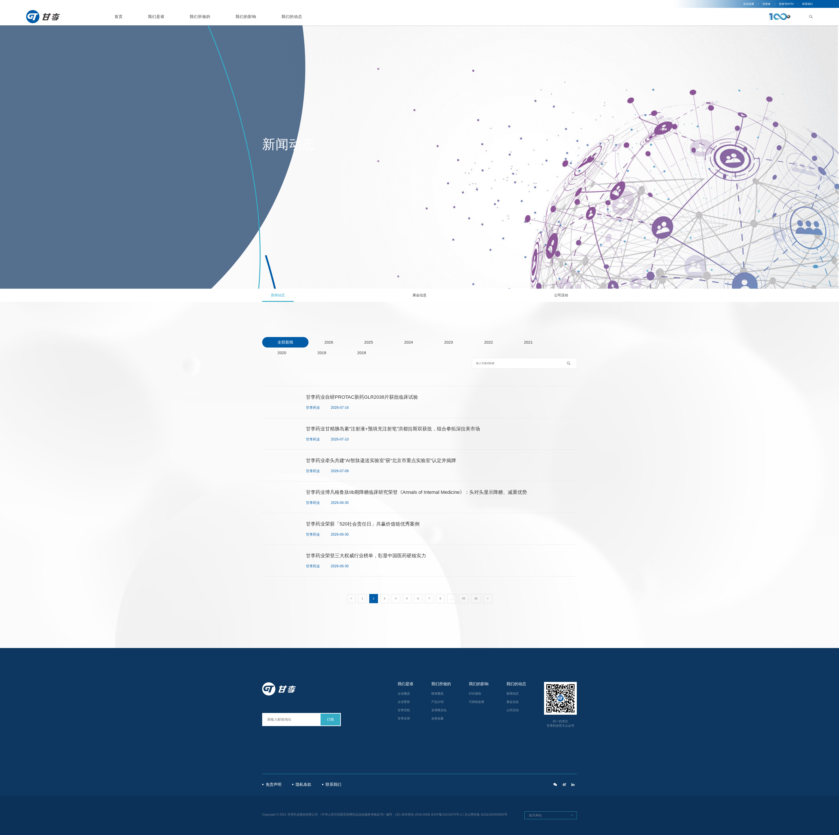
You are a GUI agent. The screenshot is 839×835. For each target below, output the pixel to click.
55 (463, 598)
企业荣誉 (404, 702)
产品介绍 (437, 702)
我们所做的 (200, 16)
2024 (408, 342)
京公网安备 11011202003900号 (486, 814)
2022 (488, 342)
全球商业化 (439, 710)
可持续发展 (476, 702)
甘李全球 (404, 718)
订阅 (330, 719)
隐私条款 (303, 784)
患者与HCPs (786, 3)
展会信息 (419, 295)
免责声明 (273, 784)
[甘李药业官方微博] (564, 784)
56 (476, 598)
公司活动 (561, 295)
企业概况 (404, 693)
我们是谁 (156, 16)
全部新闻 (285, 342)
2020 (281, 353)
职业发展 (749, 3)
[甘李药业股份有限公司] (573, 784)
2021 (528, 342)
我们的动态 (291, 16)
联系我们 (807, 3)
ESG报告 (475, 693)
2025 (368, 342)
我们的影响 (246, 16)
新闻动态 (278, 295)
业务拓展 (437, 718)
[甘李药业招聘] (555, 784)
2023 (448, 342)
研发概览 (437, 693)
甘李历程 (404, 710)
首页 (118, 16)
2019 (321, 353)
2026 (328, 342)
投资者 (766, 3)
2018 (361, 353)
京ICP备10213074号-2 (446, 814)
